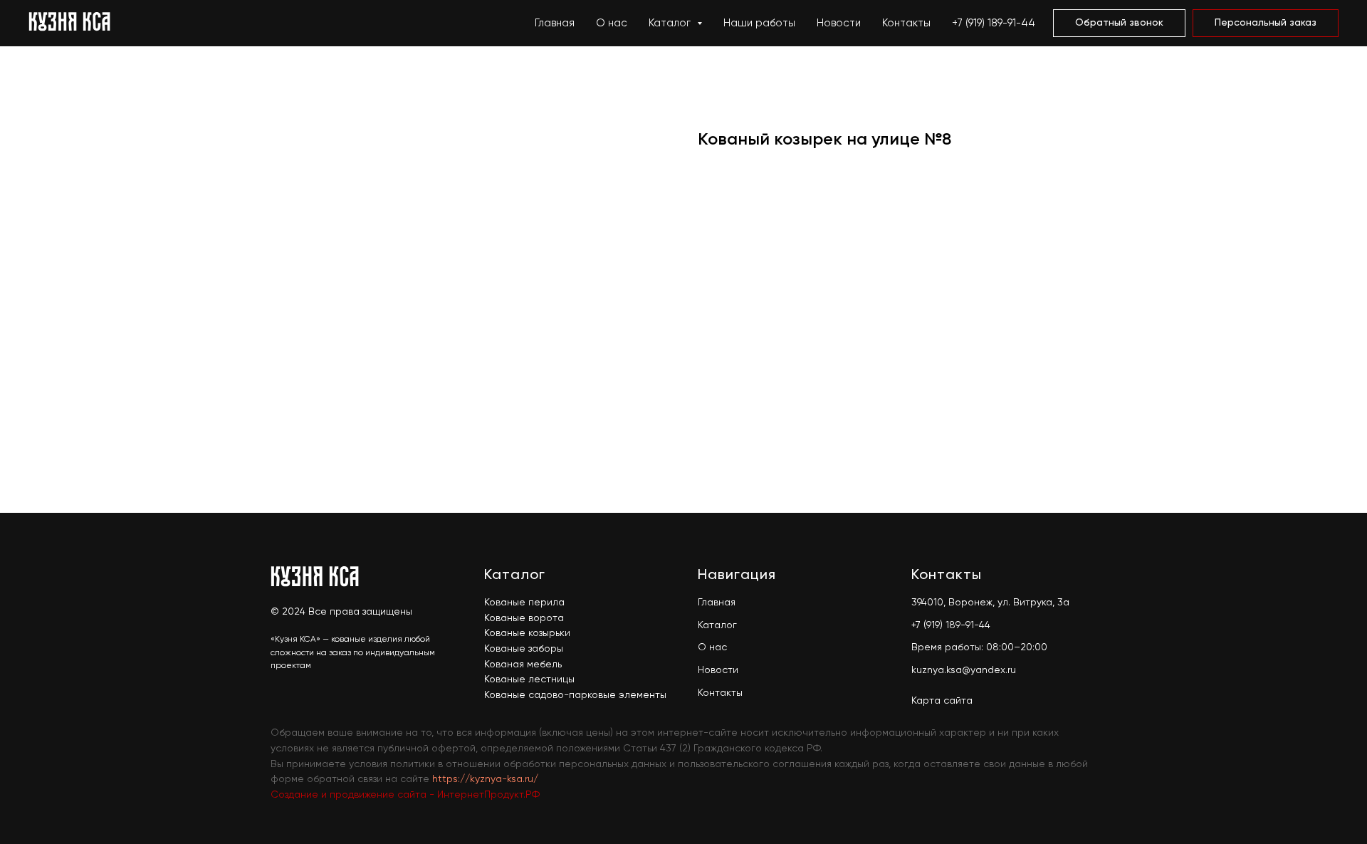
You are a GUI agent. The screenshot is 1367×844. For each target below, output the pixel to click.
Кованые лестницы (529, 679)
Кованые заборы (523, 649)
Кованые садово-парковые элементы (575, 695)
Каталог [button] (671, 23)
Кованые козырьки (527, 633)
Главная (555, 23)
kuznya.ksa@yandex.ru (963, 670)
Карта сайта (942, 701)
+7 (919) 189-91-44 (993, 23)
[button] (1119, 23)
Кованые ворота (524, 618)
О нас (611, 23)
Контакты (906, 23)
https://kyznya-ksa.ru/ (485, 779)
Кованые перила (524, 603)
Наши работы (759, 23)
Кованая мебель (523, 665)
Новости (839, 23)
